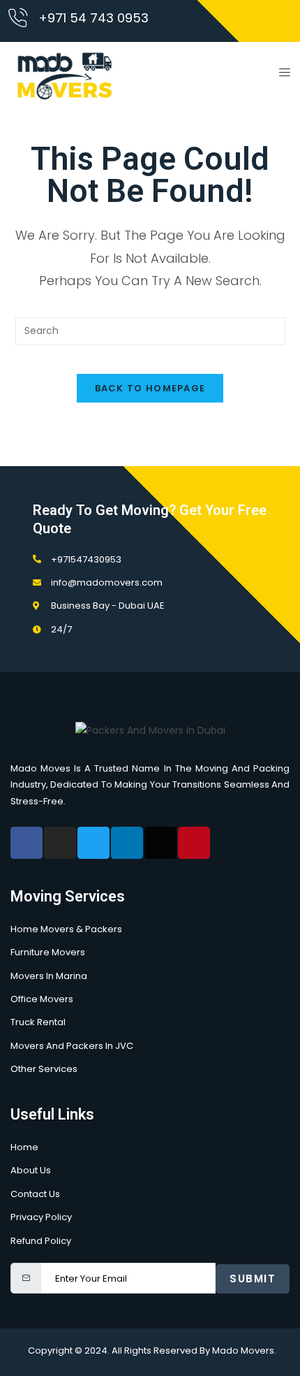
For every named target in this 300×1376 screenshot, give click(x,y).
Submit (253, 1278)
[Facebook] (26, 843)
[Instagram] (60, 843)
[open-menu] (280, 74)
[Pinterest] (194, 843)
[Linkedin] (127, 843)
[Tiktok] (160, 843)
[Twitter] (93, 843)
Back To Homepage (150, 388)
